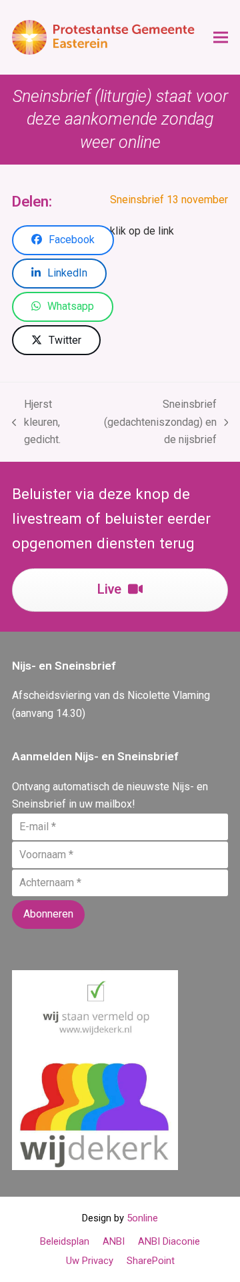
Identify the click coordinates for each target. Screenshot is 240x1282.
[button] (220, 37)
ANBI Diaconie (169, 1241)
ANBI (114, 1241)
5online (142, 1218)
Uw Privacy (89, 1261)
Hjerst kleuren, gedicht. (36, 423)
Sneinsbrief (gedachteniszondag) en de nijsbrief (154, 423)
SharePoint (151, 1261)
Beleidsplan (64, 1241)
